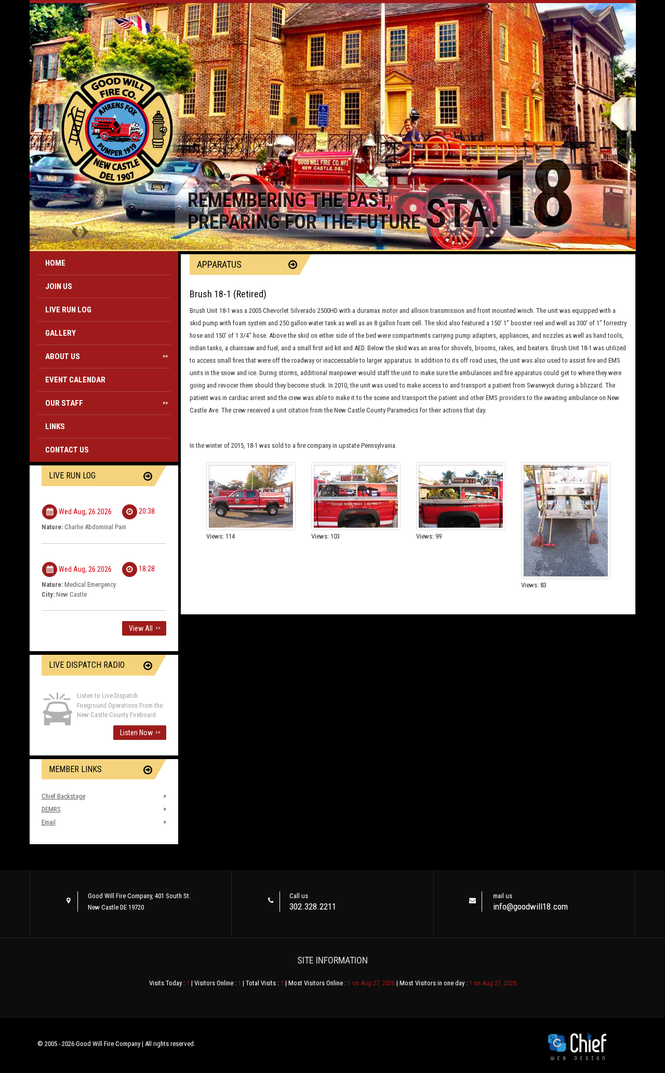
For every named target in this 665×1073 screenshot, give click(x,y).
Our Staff (106, 403)
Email (49, 822)
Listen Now (140, 732)
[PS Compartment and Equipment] (461, 496)
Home (55, 263)
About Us (106, 356)
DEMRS (51, 809)
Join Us (58, 286)
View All (145, 628)
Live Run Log (68, 309)
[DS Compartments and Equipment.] (356, 496)
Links (55, 426)
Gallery (60, 333)
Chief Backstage (63, 796)
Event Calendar (75, 379)
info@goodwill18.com (530, 906)
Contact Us (67, 450)
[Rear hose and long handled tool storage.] (565, 520)
